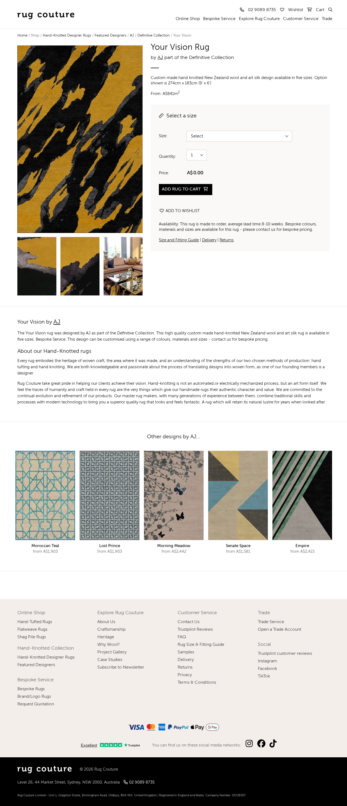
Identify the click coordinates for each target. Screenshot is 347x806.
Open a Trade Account (279, 629)
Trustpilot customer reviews (285, 654)
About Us (106, 622)
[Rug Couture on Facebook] (261, 743)
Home (22, 35)
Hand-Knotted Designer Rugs (67, 35)
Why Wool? (108, 645)
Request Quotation (35, 704)
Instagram (267, 661)
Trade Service (271, 622)
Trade (327, 19)
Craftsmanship (111, 629)
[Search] (329, 10)
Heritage (105, 637)
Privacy (185, 675)
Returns (227, 240)
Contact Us (189, 622)
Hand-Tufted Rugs (34, 622)
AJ (132, 35)
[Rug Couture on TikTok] (273, 743)
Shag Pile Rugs (31, 637)
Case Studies (109, 660)
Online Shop (188, 19)
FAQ (182, 637)
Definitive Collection (153, 35)
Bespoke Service (219, 19)
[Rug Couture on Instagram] (249, 743)
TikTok (264, 676)
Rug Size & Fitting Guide (201, 645)
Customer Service (301, 19)
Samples (186, 652)
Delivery (209, 240)
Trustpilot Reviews (195, 629)
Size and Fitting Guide (179, 240)
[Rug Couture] (45, 10)
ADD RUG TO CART (182, 189)
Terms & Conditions (197, 682)
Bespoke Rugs (31, 689)
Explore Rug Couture (259, 19)
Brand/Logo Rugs (34, 697)
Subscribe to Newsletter (120, 667)
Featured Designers (110, 35)
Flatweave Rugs (32, 629)
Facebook (267, 669)
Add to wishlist (182, 211)
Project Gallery (112, 652)
